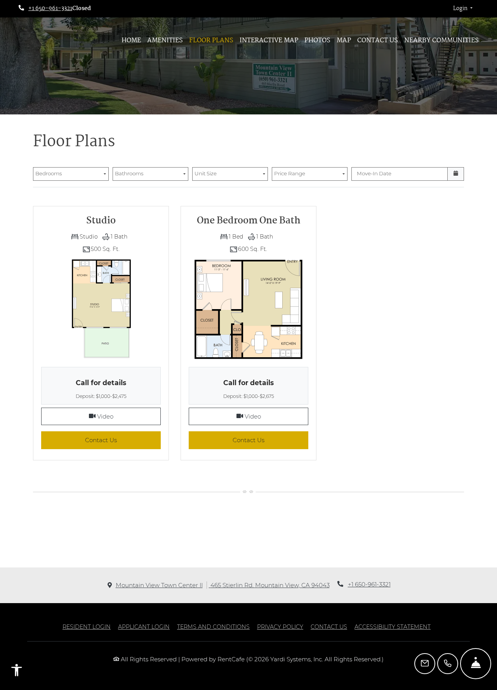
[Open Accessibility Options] (17, 671)
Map (344, 40)
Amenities (165, 40)
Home (131, 40)
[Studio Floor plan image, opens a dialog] (101, 308)
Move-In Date (374, 173)
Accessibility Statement (393, 626)
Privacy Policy (280, 626)
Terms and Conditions (213, 626)
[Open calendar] (455, 174)
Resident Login (87, 626)
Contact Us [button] (123, 440)
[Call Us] (447, 663)
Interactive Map (269, 40)
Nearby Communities (441, 40)
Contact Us (377, 40)
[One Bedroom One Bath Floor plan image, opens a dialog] (248, 308)
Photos (317, 40)
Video (128, 416)
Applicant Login (144, 626)
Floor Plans (211, 40)
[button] (462, 9)
